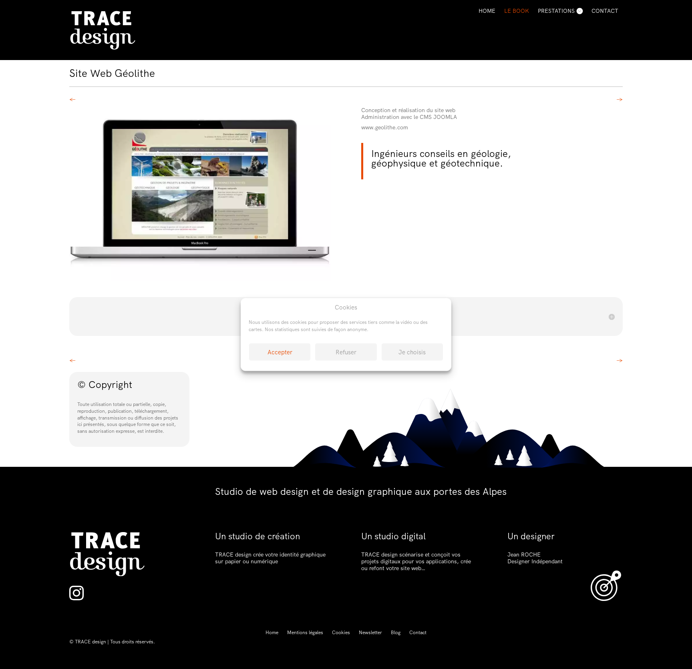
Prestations (556, 10)
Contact (604, 10)
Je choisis (412, 352)
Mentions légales (305, 633)
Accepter (280, 352)
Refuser (346, 352)
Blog (395, 633)
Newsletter (370, 633)
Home (487, 10)
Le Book (516, 10)
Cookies (341, 633)
